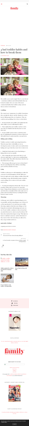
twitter (15, 303)
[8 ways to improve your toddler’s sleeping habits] (7, 278)
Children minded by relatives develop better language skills (7, 270)
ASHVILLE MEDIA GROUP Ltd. (16, 374)
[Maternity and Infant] (14, 8)
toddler (14, 229)
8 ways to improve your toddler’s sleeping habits (6, 285)
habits (9, 229)
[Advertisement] (14, 26)
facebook (15, 301)
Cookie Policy (4, 422)
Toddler (3, 45)
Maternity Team (5, 55)
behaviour (5, 229)
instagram (15, 305)
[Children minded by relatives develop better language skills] (7, 262)
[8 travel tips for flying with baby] (21, 262)
